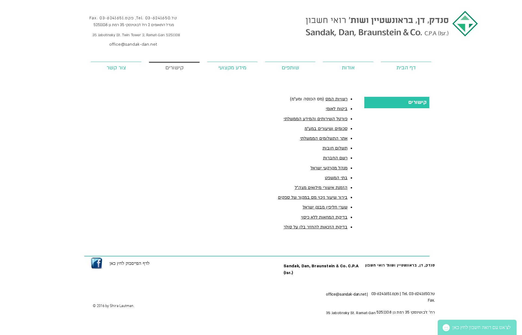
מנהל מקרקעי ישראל (328, 168)
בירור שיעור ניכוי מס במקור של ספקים (312, 197)
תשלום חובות (334, 148)
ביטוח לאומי (336, 109)
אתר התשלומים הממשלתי (323, 138)
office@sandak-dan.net (133, 44)
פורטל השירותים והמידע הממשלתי (315, 119)
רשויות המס (336, 99)
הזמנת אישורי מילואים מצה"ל (321, 188)
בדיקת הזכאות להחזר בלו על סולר (315, 227)
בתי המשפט (336, 178)
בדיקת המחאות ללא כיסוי (324, 217)
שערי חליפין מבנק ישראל (325, 207)
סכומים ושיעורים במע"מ (325, 129)
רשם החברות (335, 158)
